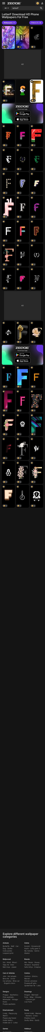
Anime (26, 943)
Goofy (37, 1020)
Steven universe (30, 981)
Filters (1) (34, 23)
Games (5, 1029)
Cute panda (7, 951)
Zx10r (12, 979)
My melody (28, 951)
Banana (29, 1016)
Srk (4, 962)
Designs (6, 992)
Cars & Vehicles (9, 973)
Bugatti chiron (9, 983)
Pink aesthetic (8, 997)
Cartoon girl (30, 999)
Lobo (39, 985)
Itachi (26, 948)
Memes (38, 1013)
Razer (30, 962)
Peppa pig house (9, 1018)
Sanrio (36, 951)
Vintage (15, 999)
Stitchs (34, 976)
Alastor (27, 953)
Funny (26, 1010)
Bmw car (16, 981)
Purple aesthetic (9, 1004)
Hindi (9, 962)
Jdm (4, 976)
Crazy (35, 1016)
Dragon (27, 995)
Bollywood (7, 959)
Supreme (35, 965)
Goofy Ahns (28, 1020)
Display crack (29, 1018)
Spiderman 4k (29, 985)
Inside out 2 (7, 1023)
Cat (17, 946)
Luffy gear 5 (35, 948)
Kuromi (27, 946)
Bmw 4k (6, 979)
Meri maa (6, 967)
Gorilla (9, 948)
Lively (5, 1013)
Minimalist (6, 999)
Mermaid (35, 995)
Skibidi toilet (29, 1013)
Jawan (13, 967)
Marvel (27, 979)
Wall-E (5, 1016)
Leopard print (8, 953)
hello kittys (28, 967)
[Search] (41, 8)
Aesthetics (14, 995)
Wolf (12, 946)
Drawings (28, 992)
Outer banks (7, 1020)
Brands (27, 959)
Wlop (32, 997)
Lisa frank (28, 1002)
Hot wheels (12, 976)
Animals (6, 943)
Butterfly (6, 946)
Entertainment (8, 1010)
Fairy (26, 997)
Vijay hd (6, 965)
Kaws (5, 1002)
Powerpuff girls (30, 983)
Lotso (15, 1023)
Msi (25, 962)
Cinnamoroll (35, 946)
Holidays (27, 1029)
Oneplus (37, 967)
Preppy (6, 995)
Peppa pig (13, 1013)
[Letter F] (22, 91)
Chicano (38, 997)
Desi (12, 965)
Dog (4, 948)
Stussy (37, 962)
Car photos (7, 981)
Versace (27, 965)
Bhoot (14, 962)
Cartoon (27, 976)
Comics (27, 973)
